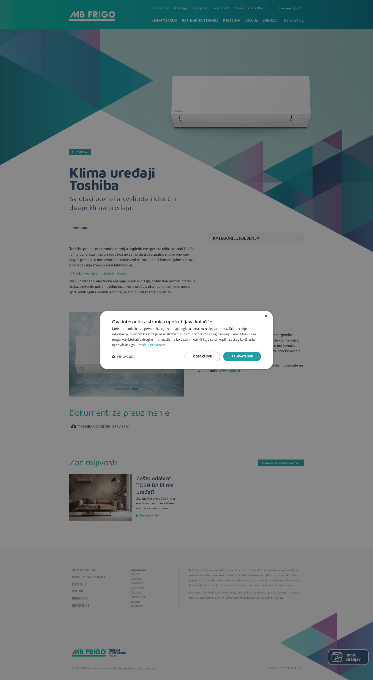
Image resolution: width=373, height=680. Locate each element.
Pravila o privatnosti (151, 345)
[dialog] (186, 340)
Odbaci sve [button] (202, 356)
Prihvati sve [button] (242, 356)
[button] (123, 357)
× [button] (265, 316)
